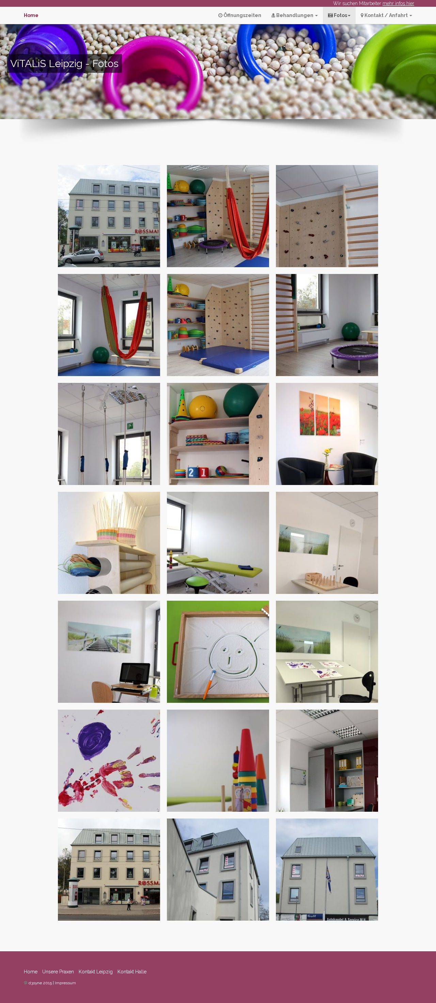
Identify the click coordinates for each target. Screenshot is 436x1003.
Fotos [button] (340, 15)
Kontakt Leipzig (96, 971)
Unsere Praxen (58, 971)
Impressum (65, 983)
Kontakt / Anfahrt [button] (386, 15)
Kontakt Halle (132, 971)
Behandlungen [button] (294, 15)
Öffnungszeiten (241, 15)
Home (30, 971)
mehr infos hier (398, 3)
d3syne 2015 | (42, 983)
